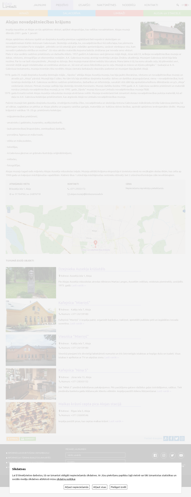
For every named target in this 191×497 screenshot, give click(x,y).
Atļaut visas (99, 487)
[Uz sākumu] (9, 5)
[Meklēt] (177, 5)
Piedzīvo (62, 4)
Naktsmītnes (106, 4)
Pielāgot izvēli (118, 487)
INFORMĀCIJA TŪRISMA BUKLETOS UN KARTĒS (29, 457)
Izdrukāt (29, 439)
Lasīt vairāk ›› (79, 285)
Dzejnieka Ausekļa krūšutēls (81, 269)
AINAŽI (24, 13)
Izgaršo (84, 4)
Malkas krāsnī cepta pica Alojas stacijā (89, 404)
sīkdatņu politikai (66, 479)
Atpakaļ (13, 439)
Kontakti (151, 4)
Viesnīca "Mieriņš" (73, 336)
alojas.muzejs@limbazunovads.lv (86, 194)
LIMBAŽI (119, 13)
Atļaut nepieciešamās (77, 487)
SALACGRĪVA (71, 13)
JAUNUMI (40, 4)
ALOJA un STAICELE (167, 13)
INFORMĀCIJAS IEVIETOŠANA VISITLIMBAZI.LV (28, 453)
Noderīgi (128, 4)
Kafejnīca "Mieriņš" (74, 303)
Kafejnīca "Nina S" (73, 370)
